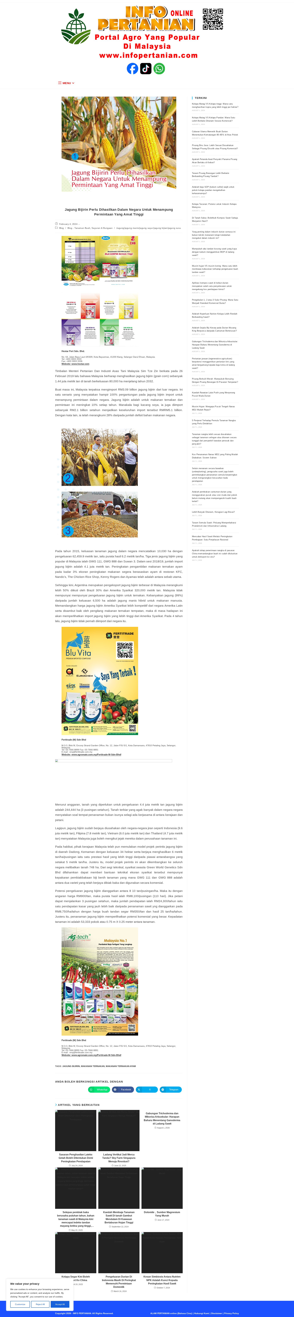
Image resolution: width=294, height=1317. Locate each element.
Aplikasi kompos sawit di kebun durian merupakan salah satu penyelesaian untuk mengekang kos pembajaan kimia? (212, 286)
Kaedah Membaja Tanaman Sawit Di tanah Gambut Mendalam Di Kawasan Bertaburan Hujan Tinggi (119, 1217)
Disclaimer (216, 1313)
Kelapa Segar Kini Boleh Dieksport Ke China (76, 1278)
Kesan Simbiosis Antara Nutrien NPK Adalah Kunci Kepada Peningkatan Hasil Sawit (162, 1280)
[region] (40, 1295)
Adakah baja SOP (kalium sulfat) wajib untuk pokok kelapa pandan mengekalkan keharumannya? (213, 190)
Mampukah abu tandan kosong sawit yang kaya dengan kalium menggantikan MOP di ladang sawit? (214, 252)
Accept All (60, 1304)
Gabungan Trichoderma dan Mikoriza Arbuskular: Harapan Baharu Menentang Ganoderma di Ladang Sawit (162, 1118)
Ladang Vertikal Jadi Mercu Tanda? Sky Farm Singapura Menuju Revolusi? (118, 1158)
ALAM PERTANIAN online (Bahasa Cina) (171, 1313)
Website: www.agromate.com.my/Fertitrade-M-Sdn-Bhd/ (91, 754)
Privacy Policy (231, 1313)
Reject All (40, 1304)
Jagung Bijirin (71, 1066)
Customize (20, 1304)
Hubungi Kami (201, 1313)
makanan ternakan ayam (121, 1066)
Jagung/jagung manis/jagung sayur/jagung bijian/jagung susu (148, 228)
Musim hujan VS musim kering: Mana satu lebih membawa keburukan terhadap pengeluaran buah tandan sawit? (215, 269)
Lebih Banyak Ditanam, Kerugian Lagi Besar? (213, 512)
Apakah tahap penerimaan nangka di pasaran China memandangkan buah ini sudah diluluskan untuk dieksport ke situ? (214, 553)
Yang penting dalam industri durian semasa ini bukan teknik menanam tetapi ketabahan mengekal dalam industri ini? (214, 235)
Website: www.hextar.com (75, 364)
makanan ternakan (93, 1066)
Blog (61, 228)
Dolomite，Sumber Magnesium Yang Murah (162, 1214)
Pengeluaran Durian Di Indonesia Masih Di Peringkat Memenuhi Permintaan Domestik (119, 1281)
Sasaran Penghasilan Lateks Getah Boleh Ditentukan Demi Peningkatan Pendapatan (76, 1158)
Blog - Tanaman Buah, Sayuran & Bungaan (90, 228)
